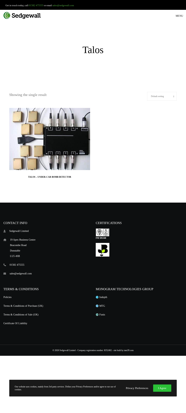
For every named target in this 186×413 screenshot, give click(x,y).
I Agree (162, 388)
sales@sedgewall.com (63, 5)
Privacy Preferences (137, 388)
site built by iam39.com (124, 350)
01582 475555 (36, 5)
